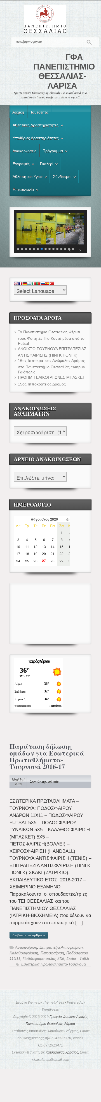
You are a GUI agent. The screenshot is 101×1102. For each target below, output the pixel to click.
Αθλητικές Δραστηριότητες (34, 126)
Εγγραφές (20, 164)
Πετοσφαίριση (52, 953)
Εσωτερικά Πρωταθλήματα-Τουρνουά (53, 964)
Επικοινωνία (22, 190)
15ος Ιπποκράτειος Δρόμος (42, 384)
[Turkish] (52, 283)
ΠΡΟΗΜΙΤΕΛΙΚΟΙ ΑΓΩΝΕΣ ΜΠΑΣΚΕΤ (51, 377)
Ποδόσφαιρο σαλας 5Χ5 (43, 959)
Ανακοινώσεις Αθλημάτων (50, 425)
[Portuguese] (38, 283)
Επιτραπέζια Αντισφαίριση (61, 947)
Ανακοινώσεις (24, 151)
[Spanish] (47, 283)
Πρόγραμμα (51, 152)
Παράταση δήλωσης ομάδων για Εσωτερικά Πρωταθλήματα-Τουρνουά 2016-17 (47, 756)
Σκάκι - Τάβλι (78, 959)
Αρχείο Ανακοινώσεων (50, 471)
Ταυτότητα (39, 112)
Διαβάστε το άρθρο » (29, 935)
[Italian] (34, 283)
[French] (20, 283)
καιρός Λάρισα (39, 661)
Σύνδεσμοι (60, 177)
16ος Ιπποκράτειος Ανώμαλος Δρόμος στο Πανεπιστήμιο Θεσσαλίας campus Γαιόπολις (51, 366)
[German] (25, 283)
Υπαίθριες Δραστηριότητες (34, 139)
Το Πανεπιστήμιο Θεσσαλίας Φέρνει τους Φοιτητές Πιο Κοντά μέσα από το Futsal (51, 338)
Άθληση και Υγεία (26, 177)
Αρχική (18, 112)
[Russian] (43, 283)
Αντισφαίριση (26, 947)
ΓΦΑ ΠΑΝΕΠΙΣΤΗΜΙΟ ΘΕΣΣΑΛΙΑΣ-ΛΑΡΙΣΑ (64, 71)
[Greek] (29, 283)
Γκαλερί (45, 164)
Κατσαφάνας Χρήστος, (62, 1052)
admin (54, 781)
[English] (16, 283)
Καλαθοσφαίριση (24, 953)
